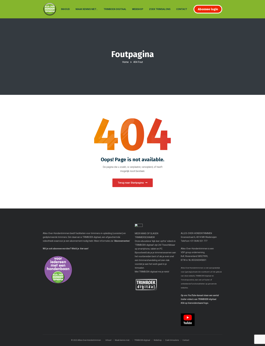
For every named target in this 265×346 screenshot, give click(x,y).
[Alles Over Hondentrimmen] (50, 9)
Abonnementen (122, 241)
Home (125, 62)
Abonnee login (208, 9)
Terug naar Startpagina (131, 182)
